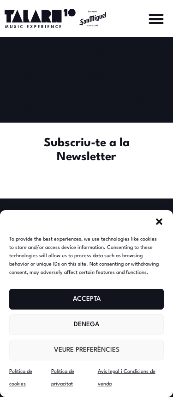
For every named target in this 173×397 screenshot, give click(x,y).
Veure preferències (86, 350)
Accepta (87, 299)
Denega (86, 324)
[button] (159, 221)
